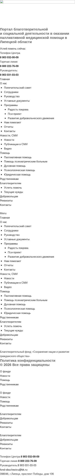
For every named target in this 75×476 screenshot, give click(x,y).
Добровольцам (9, 196)
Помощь (5, 153)
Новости (9, 139)
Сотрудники (11, 92)
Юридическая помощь (17, 174)
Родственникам (9, 179)
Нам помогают (12, 122)
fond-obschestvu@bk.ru (13, 469)
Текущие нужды (13, 192)
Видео (8, 148)
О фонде (5, 371)
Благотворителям (10, 183)
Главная (5, 79)
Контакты (9, 131)
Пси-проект (14, 113)
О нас (3, 83)
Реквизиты (6, 200)
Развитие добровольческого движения (31, 118)
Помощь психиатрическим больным (25, 161)
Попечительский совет (17, 87)
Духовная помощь (15, 165)
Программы (11, 105)
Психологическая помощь (19, 170)
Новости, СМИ (9, 135)
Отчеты (8, 126)
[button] (37, 213)
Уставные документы (17, 100)
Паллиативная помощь (18, 157)
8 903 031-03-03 (27, 465)
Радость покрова (18, 109)
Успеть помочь (13, 187)
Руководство (12, 96)
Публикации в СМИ (16, 144)
